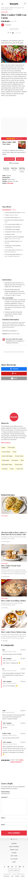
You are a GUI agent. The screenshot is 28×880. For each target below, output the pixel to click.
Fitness (14, 852)
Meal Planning (14, 846)
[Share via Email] (13, 33)
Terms (12, 876)
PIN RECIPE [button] (20, 159)
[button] (2, 21)
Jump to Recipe (14, 29)
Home (2, 7)
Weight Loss (14, 849)
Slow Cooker (18, 7)
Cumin (14, 451)
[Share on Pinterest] (8, 33)
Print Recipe (15, 163)
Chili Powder (11, 447)
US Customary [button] (6, 209)
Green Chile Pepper (7, 456)
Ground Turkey (19, 456)
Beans (3, 447)
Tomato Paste (18, 464)
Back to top (15, 839)
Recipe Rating (5, 791)
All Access (14, 859)
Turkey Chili (19, 468)
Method (11, 7)
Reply (24, 649)
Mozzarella (15, 460)
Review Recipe (9, 159)
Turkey (12, 468)
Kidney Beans (5, 460)
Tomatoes (4, 468)
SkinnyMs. (8, 24)
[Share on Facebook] (10, 33)
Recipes (7, 7)
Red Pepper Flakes (7, 464)
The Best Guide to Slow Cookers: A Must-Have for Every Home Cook (13, 533)
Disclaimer (17, 876)
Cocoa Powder (6, 451)
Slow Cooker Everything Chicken (13, 601)
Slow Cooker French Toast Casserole (11, 567)
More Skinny (5, 442)
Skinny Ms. (14, 4)
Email (3, 824)
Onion (22, 460)
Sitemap (22, 876)
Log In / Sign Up (14, 870)
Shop (14, 862)
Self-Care (14, 855)
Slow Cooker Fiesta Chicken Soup (13, 632)
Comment (4, 797)
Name (3, 818)
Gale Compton (6, 541)
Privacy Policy (6, 876)
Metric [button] (14, 209)
